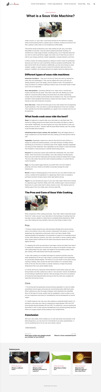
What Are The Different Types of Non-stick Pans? (81, 369)
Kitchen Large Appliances (55, 4)
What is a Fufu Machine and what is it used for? (40, 369)
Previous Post (37, 335)
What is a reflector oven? (17, 368)
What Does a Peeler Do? (60, 368)
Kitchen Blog (81, 4)
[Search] (94, 3)
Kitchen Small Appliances (38, 4)
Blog (88, 4)
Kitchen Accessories (70, 4)
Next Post (65, 334)
